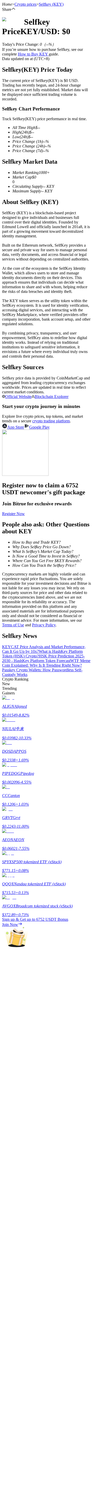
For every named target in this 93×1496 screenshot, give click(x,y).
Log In (7, 1493)
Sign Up (18, 1493)
